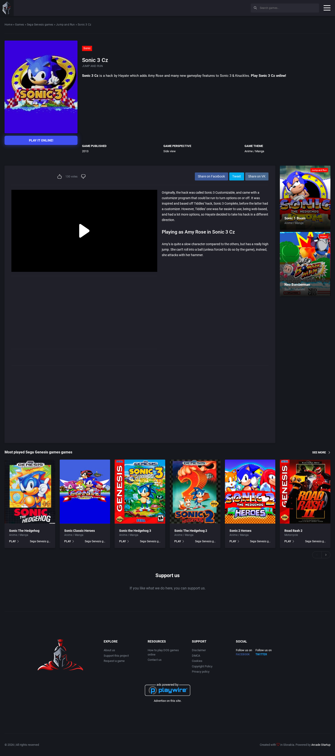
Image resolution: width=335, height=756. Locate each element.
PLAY (12, 541)
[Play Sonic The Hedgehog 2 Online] (195, 492)
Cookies (197, 661)
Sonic (87, 48)
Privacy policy (200, 671)
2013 (85, 151)
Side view (169, 151)
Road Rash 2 (293, 530)
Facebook (243, 654)
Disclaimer (199, 650)
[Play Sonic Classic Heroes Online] (85, 492)
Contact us (155, 659)
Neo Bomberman (297, 285)
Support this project (116, 655)
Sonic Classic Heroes (79, 530)
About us (109, 650)
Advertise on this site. (167, 700)
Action (323, 236)
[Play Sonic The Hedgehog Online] (30, 492)
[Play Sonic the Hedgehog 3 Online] (140, 492)
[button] (316, 554)
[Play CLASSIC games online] (7, 8)
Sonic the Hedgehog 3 (135, 530)
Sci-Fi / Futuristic (294, 289)
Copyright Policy (202, 666)
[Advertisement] (209, 7)
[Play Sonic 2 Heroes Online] (250, 492)
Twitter (261, 654)
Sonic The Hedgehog (24, 530)
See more (319, 452)
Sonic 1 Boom (295, 218)
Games (19, 24)
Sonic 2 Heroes (240, 530)
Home (8, 24)
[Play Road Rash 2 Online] (305, 492)
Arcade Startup (320, 744)
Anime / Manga (254, 151)
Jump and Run (65, 24)
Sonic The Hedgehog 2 (190, 530)
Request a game (114, 661)
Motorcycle (291, 535)
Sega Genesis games (40, 24)
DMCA (196, 655)
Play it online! (41, 140)
